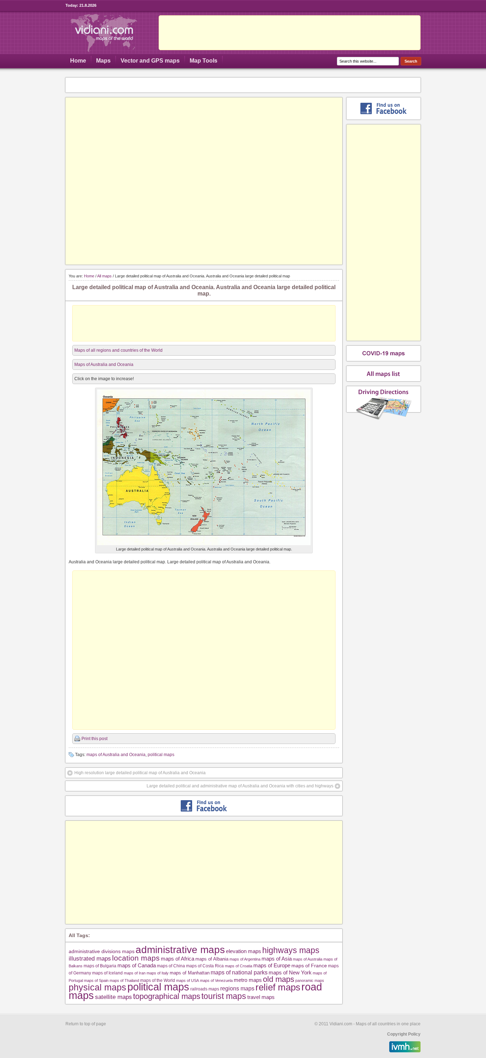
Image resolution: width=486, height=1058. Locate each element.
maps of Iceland (107, 973)
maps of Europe (271, 965)
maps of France (309, 965)
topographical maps (166, 996)
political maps (161, 754)
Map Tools (203, 61)
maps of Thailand (124, 980)
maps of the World (157, 980)
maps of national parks (239, 972)
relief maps (277, 987)
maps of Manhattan (190, 972)
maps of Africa (177, 959)
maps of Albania (211, 959)
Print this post (94, 738)
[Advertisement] (289, 33)
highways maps (290, 950)
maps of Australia (307, 959)
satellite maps (113, 997)
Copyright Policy (404, 1034)
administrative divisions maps (101, 951)
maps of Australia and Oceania (116, 754)
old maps (278, 979)
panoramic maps (309, 980)
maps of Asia (277, 959)
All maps (104, 276)
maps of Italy (158, 973)
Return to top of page (85, 1023)
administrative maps (180, 949)
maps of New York (290, 972)
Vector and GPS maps (150, 61)
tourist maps (223, 996)
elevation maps (243, 951)
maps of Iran (135, 973)
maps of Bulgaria (100, 965)
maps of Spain (96, 980)
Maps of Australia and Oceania (103, 364)
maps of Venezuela (216, 980)
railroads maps (204, 989)
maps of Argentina (244, 959)
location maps (136, 958)
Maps (103, 61)
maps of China (171, 965)
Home (78, 61)
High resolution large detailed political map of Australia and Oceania (140, 772)
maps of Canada (136, 965)
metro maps (248, 980)
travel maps (261, 997)
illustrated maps (90, 958)
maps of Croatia (238, 966)
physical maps (97, 987)
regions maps (237, 988)
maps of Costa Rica (205, 965)
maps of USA (187, 980)
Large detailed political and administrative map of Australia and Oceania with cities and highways (240, 785)
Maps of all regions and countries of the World (118, 350)
